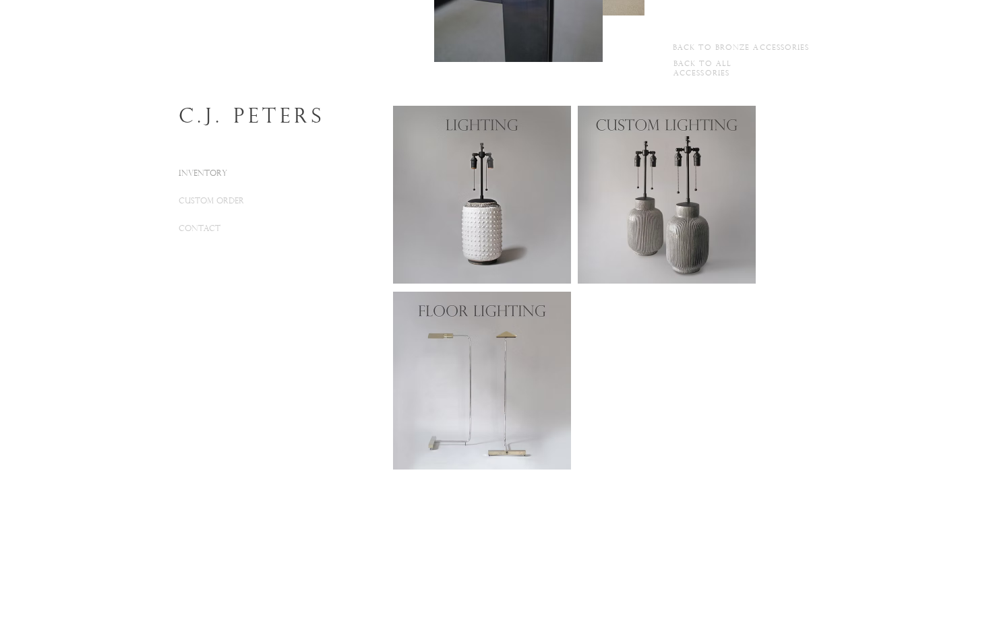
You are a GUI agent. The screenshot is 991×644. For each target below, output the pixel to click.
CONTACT (199, 229)
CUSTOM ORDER (211, 201)
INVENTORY (203, 174)
